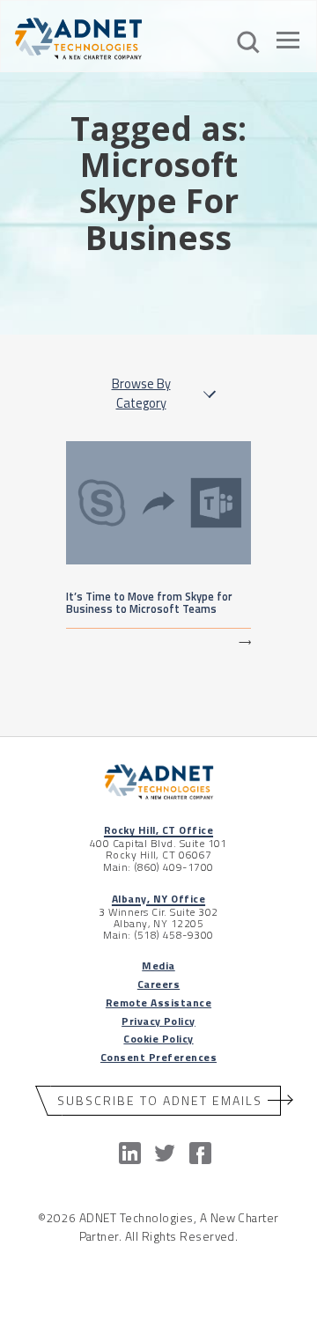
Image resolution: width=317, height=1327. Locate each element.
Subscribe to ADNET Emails (159, 1100)
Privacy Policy (158, 1021)
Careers (158, 984)
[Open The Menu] (287, 43)
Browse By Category (141, 393)
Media (158, 965)
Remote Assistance (158, 1002)
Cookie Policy (158, 1038)
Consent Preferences (158, 1057)
